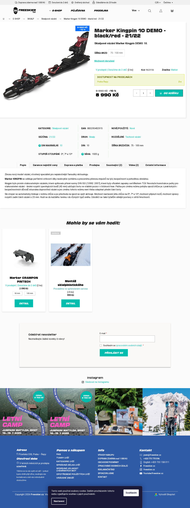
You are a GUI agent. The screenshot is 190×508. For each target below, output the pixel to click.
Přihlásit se (113, 352)
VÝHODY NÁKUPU (106, 455)
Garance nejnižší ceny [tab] (45, 165)
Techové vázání (133, 137)
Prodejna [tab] (94, 165)
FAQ (58, 454)
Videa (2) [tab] (134, 165)
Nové (132, 128)
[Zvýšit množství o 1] (150, 93)
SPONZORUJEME (106, 473)
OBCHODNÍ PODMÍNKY (108, 462)
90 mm (17, 293)
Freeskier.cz (149, 466)
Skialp (92, 137)
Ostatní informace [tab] (155, 165)
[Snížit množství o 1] (136, 93)
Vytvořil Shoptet (167, 494)
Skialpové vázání (60, 128)
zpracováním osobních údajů (129, 345)
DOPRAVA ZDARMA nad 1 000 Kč (112, 458)
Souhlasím (131, 492)
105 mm (30, 293)
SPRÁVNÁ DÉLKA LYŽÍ (68, 465)
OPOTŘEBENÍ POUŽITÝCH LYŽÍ (73, 474)
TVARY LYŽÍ (62, 458)
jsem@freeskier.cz (152, 455)
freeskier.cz (149, 469)
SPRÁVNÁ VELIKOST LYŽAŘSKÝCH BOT (67, 469)
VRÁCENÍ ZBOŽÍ (65, 478)
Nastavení (59, 501)
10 (61, 145)
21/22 (52, 137)
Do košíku (171, 93)
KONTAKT (102, 477)
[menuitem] (55, 10)
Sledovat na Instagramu (97, 382)
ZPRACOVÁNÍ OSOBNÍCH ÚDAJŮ (113, 466)
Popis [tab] (23, 165)
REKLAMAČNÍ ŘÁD (106, 469)
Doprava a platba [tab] (73, 165)
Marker (174, 70)
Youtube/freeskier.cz (153, 473)
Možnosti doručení (104, 61)
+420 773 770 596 (151, 458)
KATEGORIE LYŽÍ (65, 461)
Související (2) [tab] (114, 165)
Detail (24, 303)
